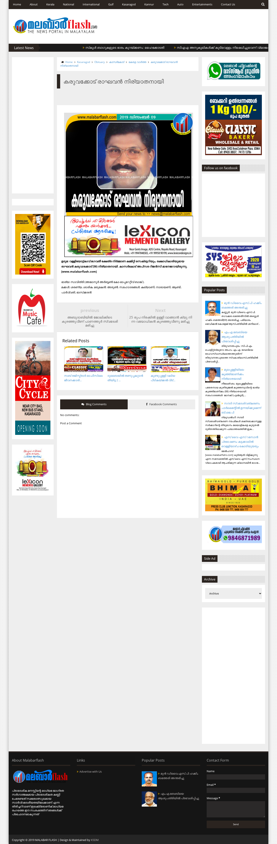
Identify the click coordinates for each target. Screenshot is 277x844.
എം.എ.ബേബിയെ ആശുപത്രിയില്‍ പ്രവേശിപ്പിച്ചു (234, 336)
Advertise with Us (90, 771)
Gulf (110, 4)
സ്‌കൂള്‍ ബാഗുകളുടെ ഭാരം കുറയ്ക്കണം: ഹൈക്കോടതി (110, 47)
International (91, 4)
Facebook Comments (163, 404)
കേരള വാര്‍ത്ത (137, 62)
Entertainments (202, 4)
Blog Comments (95, 404)
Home (17, 4)
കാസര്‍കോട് (116, 62)
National (68, 4)
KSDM (95, 840)
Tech (166, 4)
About (34, 4)
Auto (180, 4)
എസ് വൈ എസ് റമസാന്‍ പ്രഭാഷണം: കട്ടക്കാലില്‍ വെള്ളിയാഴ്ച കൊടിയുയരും (240, 441)
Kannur (149, 4)
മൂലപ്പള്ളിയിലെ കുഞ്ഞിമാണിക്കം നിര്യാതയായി (232, 374)
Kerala (50, 4)
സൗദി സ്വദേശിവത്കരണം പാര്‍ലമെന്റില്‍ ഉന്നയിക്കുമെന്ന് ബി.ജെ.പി (241, 407)
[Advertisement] (32, 125)
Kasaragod (129, 4)
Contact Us (228, 4)
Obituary (99, 62)
